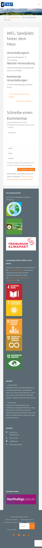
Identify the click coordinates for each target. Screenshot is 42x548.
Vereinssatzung (27, 519)
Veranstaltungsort (13, 17)
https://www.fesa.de (15, 444)
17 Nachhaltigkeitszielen (16, 270)
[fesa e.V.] (7, 4)
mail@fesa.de (13, 441)
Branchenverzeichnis (19, 517)
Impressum (31, 522)
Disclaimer (11, 529)
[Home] (5, 17)
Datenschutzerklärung (13, 522)
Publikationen (11, 519)
